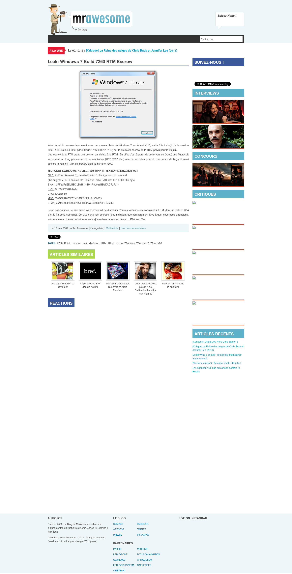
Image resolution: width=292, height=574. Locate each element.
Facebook (142, 523)
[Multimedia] (107, 39)
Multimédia (112, 228)
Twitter (141, 529)
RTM (103, 243)
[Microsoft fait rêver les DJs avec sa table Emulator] (118, 271)
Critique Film (144, 559)
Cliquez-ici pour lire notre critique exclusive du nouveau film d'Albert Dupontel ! (215, 316)
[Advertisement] (218, 397)
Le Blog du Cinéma (123, 565)
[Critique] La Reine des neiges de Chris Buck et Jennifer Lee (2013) (131, 50)
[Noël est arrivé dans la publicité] (173, 271)
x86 (160, 243)
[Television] (85, 39)
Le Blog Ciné (120, 554)
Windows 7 (142, 243)
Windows (129, 243)
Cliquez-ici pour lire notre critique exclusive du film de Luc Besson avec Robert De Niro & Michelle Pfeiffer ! (217, 291)
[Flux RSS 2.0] (221, 22)
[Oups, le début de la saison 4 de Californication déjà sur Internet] (145, 271)
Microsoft (94, 243)
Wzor (153, 243)
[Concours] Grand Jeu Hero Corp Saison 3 (215, 341)
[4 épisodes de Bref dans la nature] (90, 271)
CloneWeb (119, 559)
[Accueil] (52, 39)
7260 (60, 243)
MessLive (142, 549)
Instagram (143, 534)
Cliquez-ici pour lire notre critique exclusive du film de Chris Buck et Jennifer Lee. (215, 216)
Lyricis (117, 549)
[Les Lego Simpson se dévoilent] (62, 271)
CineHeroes (144, 565)
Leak (84, 243)
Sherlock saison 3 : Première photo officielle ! (216, 363)
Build (67, 243)
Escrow (76, 243)
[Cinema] (67, 39)
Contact (118, 523)
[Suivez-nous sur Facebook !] (238, 22)
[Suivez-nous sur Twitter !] (229, 22)
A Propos (118, 529)
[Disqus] (118, 360)
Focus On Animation (148, 554)
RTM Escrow (115, 243)
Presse (117, 534)
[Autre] (129, 39)
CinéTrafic (119, 570)
